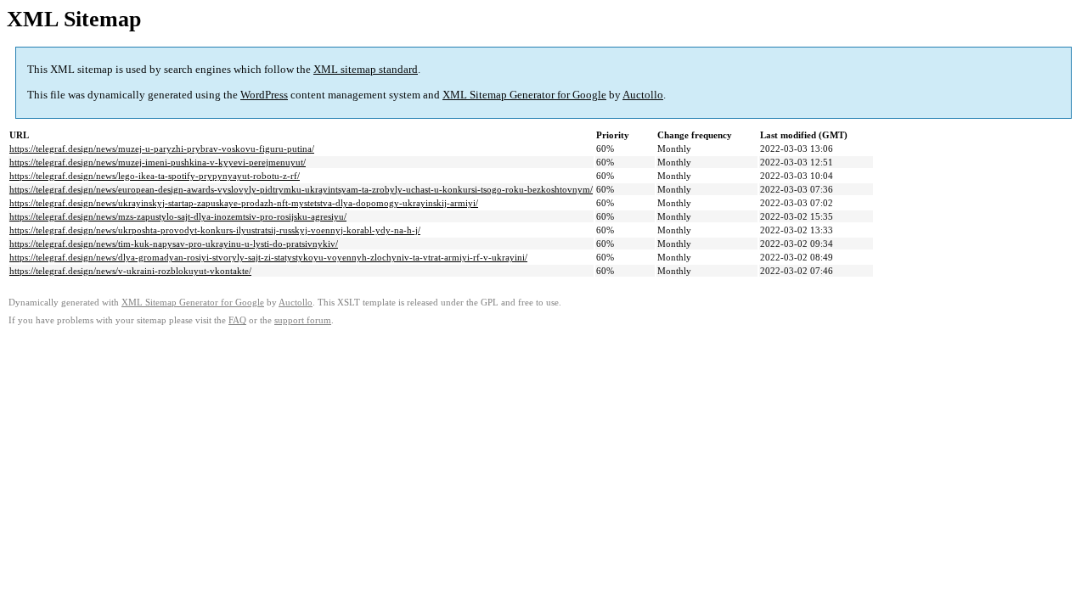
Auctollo (642, 94)
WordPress (264, 94)
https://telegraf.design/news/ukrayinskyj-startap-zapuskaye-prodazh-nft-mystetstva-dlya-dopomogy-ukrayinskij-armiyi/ (243, 203)
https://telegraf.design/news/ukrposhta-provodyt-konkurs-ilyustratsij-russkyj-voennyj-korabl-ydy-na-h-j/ (214, 230)
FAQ (237, 320)
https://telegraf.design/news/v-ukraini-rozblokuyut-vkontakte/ (130, 271)
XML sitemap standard (365, 69)
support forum (302, 320)
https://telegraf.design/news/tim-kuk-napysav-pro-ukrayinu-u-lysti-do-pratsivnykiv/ (173, 243)
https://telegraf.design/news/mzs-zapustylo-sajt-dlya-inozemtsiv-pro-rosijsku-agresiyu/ (177, 216)
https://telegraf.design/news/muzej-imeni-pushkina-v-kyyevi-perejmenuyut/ (157, 162)
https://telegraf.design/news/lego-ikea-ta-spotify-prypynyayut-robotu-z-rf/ (154, 176)
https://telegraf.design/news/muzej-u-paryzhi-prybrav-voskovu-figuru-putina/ (161, 148)
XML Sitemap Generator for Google (524, 94)
